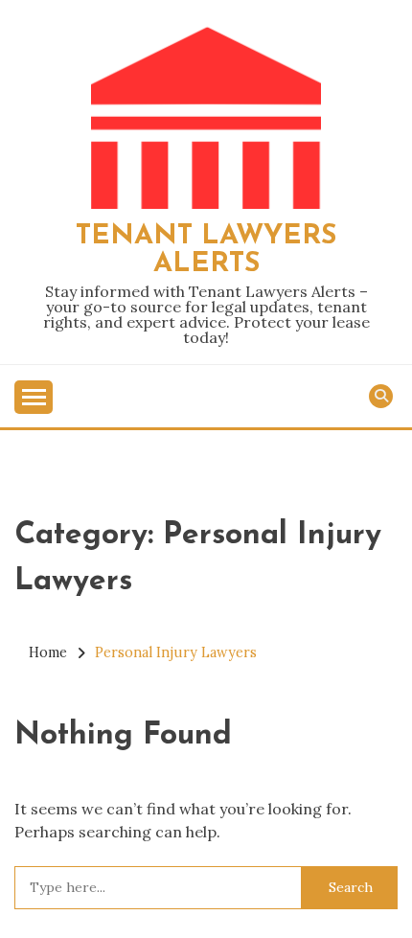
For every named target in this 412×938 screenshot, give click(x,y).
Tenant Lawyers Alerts (206, 250)
